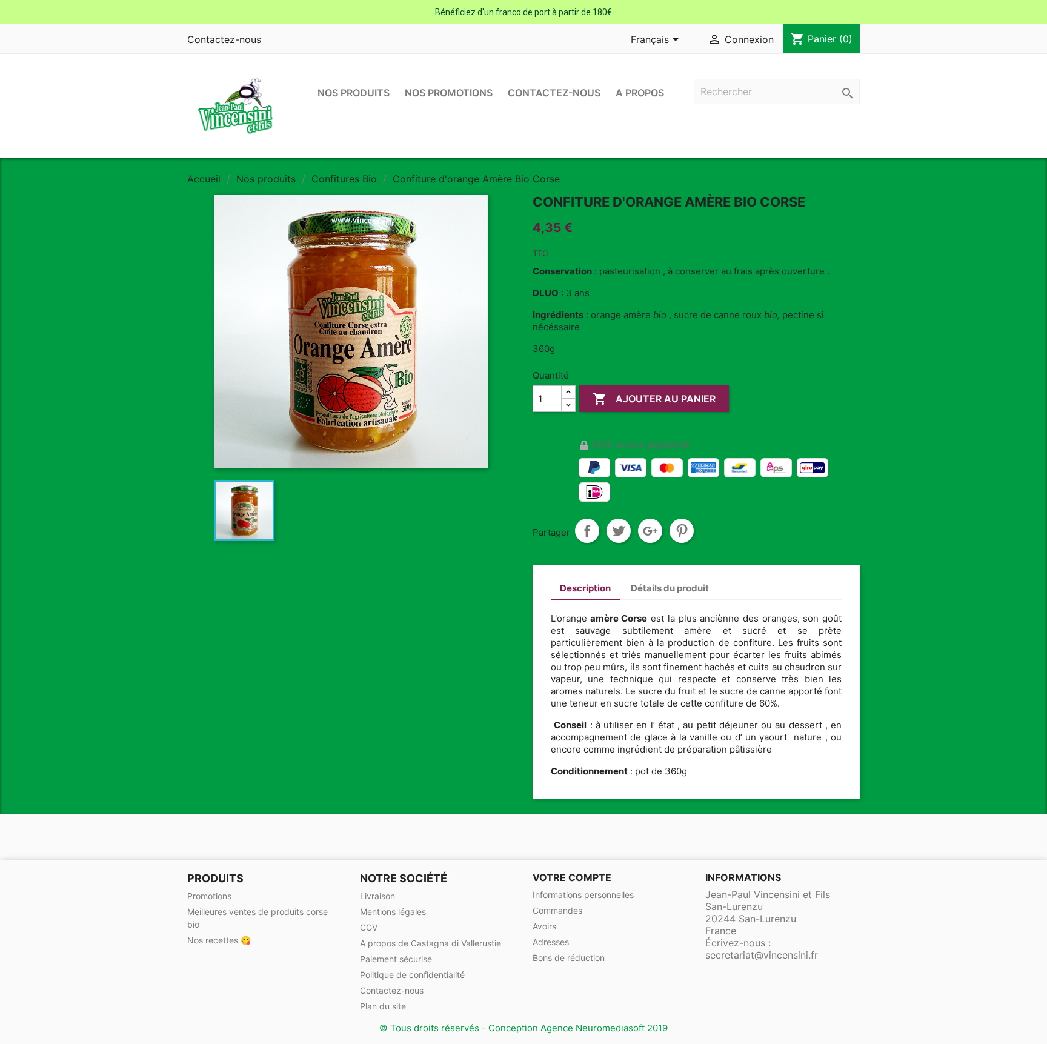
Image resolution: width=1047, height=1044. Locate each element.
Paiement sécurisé (396, 959)
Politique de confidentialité (412, 974)
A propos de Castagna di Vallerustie (430, 943)
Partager (587, 531)
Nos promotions (449, 93)
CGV (368, 927)
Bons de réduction (569, 958)
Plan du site (383, 1006)
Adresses (551, 942)
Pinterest (682, 531)
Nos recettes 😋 (219, 940)
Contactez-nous (224, 39)
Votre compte (572, 877)
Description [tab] (585, 588)
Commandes (557, 910)
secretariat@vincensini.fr (761, 955)
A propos (640, 93)
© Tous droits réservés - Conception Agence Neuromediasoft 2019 (523, 1028)
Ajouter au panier (654, 398)
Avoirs (544, 926)
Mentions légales (393, 911)
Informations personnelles (583, 894)
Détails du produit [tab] (670, 588)
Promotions (209, 896)
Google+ (650, 531)
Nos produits (353, 93)
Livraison (377, 896)
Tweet (619, 531)
